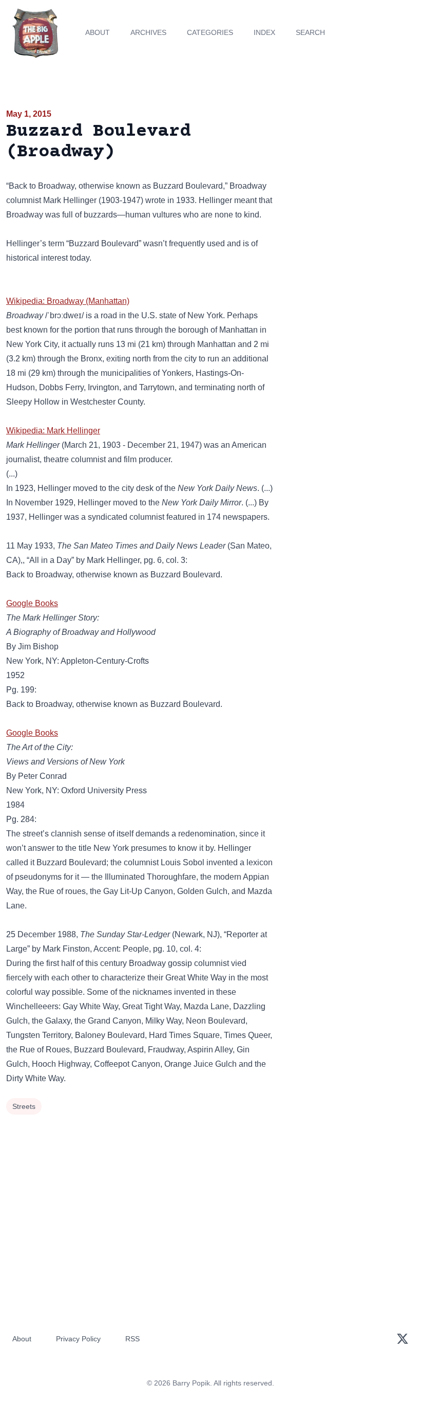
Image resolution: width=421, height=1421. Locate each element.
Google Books (32, 603)
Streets (23, 1106)
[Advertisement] (351, 166)
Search (310, 32)
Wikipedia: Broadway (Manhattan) (67, 301)
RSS (132, 1339)
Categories (210, 32)
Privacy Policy (78, 1339)
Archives (148, 32)
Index (264, 32)
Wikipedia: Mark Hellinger (53, 430)
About (97, 32)
